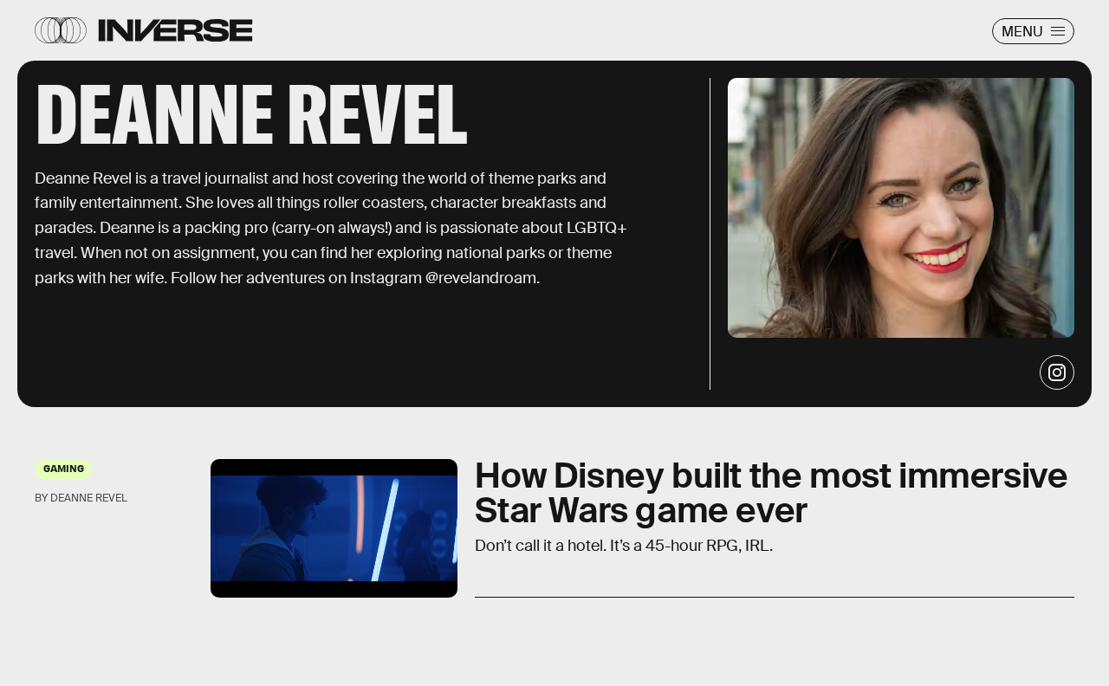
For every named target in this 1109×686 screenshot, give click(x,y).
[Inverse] (175, 30)
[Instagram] (1057, 372)
